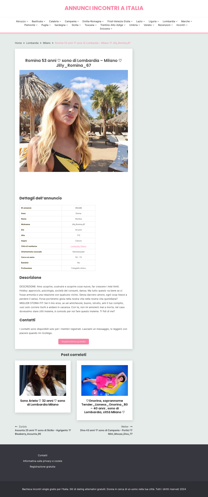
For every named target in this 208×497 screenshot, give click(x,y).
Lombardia (169, 21)
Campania (70, 21)
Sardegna (60, 24)
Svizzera (105, 28)
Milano (83, 246)
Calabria (54, 21)
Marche (185, 21)
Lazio (139, 21)
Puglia (44, 24)
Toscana (89, 24)
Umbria (133, 24)
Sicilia (75, 24)
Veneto (148, 24)
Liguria (153, 21)
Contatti (42, 455)
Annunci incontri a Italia (104, 8)
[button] (22, 129)
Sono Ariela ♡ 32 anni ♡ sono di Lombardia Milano (42, 403)
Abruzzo (21, 21)
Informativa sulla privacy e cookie (42, 460)
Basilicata (37, 21)
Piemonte (29, 24)
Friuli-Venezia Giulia (119, 21)
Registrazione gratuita (74, 341)
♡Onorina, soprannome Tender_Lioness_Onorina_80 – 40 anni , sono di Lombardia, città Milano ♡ (104, 406)
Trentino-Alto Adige (111, 24)
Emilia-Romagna (92, 21)
